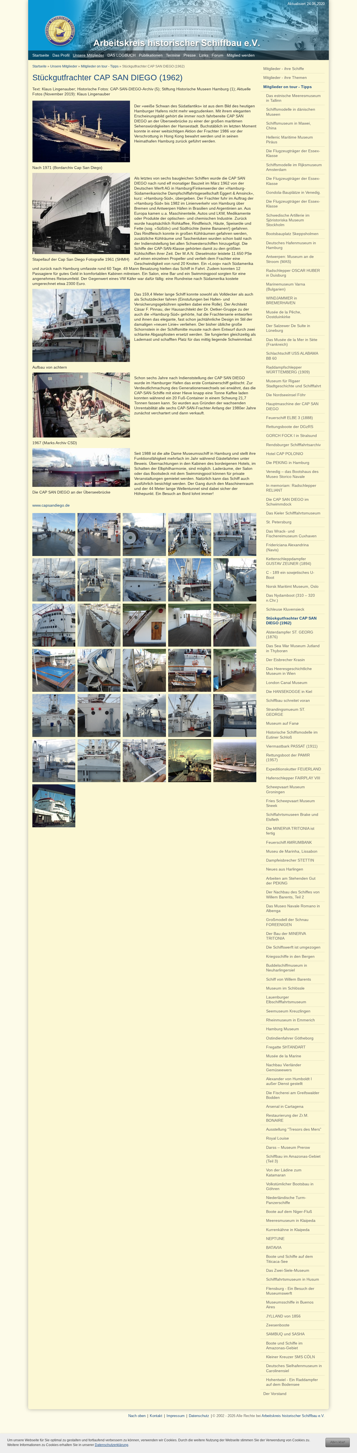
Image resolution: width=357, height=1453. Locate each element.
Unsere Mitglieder (63, 66)
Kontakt (156, 1416)
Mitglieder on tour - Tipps (100, 66)
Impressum (176, 1416)
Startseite (39, 66)
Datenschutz (199, 1416)
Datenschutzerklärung (111, 1445)
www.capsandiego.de (51, 505)
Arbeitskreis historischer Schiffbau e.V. (293, 1416)
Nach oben (137, 1416)
